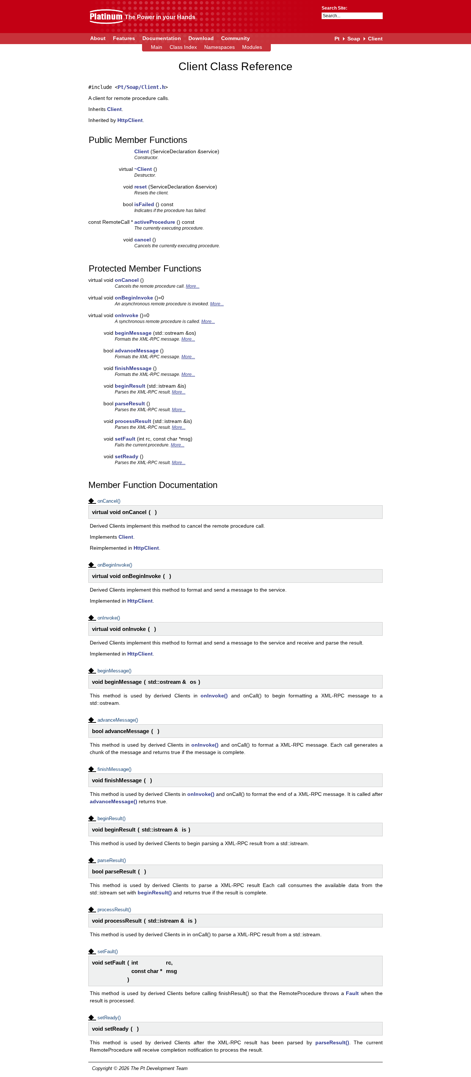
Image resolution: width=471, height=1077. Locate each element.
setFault (125, 439)
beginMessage (133, 333)
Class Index (183, 47)
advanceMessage (137, 350)
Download (201, 38)
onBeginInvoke (134, 298)
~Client (143, 169)
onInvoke (126, 315)
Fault (352, 993)
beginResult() (155, 892)
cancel (142, 240)
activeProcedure (154, 222)
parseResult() (332, 1042)
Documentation (161, 38)
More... (192, 286)
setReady (126, 456)
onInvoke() (214, 696)
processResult (133, 421)
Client (375, 39)
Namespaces (219, 47)
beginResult (130, 386)
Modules (252, 47)
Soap (353, 39)
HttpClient (130, 120)
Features (124, 38)
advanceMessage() (113, 801)
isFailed (144, 204)
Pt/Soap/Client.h (141, 87)
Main (156, 47)
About (98, 38)
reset (140, 187)
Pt (337, 39)
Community (235, 38)
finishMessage (133, 368)
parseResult (130, 403)
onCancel (127, 280)
